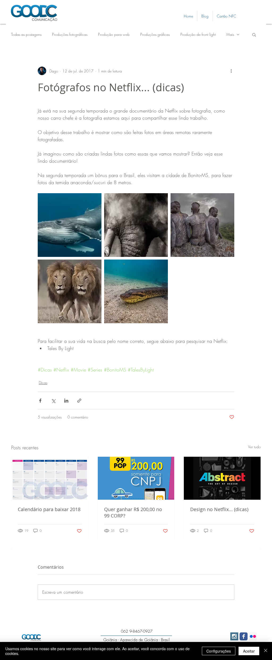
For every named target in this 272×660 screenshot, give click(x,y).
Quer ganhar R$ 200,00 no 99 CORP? (133, 512)
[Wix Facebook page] (244, 636)
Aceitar (249, 651)
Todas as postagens (26, 34)
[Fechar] (265, 651)
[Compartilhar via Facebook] (40, 400)
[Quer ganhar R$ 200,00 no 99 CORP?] (136, 478)
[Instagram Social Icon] (234, 636)
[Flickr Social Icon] (253, 636)
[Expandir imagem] (69, 225)
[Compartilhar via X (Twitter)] (53, 400)
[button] (254, 34)
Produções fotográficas (69, 34)
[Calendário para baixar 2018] (49, 478)
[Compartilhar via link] (79, 400)
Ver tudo (254, 446)
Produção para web (114, 34)
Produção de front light (198, 34)
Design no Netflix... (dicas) (219, 509)
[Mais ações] (231, 71)
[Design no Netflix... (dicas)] (222, 478)
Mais (230, 34)
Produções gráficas (155, 34)
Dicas (43, 382)
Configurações (218, 651)
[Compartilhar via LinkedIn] (66, 400)
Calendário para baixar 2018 (49, 509)
